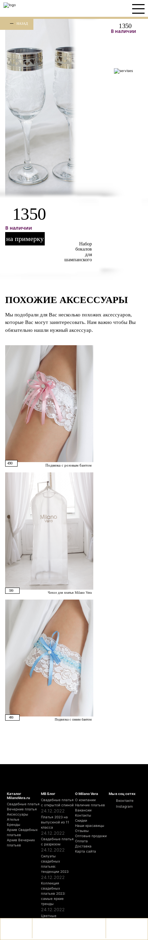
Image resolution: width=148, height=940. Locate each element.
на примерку (25, 238)
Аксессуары (17, 814)
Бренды (13, 824)
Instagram (124, 806)
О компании (85, 800)
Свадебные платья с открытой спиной (57, 802)
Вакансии (83, 810)
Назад (22, 23)
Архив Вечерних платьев (21, 842)
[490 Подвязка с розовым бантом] (49, 403)
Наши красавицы (89, 825)
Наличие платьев (90, 805)
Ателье (13, 819)
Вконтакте (124, 800)
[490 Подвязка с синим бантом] (49, 657)
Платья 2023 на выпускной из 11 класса (55, 822)
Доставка (83, 846)
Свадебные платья (23, 804)
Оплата (81, 841)
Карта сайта (85, 851)
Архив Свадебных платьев (22, 832)
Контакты (83, 815)
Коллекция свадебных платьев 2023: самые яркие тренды (53, 893)
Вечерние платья (22, 809)
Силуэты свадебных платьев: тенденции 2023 (54, 863)
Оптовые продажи (91, 836)
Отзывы (82, 831)
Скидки (81, 820)
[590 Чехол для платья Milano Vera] (49, 531)
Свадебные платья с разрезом (57, 841)
